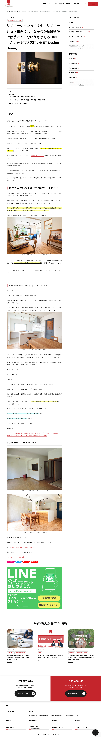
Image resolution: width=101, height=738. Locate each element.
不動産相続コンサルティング (72, 715)
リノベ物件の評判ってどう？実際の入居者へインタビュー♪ (25, 547)
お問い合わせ (10, 727)
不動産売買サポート (33, 715)
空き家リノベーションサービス (57, 715)
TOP (7, 705)
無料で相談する (72, 693)
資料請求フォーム (57, 727)
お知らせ (8, 721)
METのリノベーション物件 (16, 557)
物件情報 (54, 721)
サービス (31, 712)
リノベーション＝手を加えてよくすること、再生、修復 (27, 100)
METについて (10, 712)
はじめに (12, 94)
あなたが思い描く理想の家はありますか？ (22, 96)
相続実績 (77, 721)
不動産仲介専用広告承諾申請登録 (34, 727)
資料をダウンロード (24, 693)
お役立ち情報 (33, 721)
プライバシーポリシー (81, 727)
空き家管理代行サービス (44, 715)
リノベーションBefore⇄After (20, 103)
